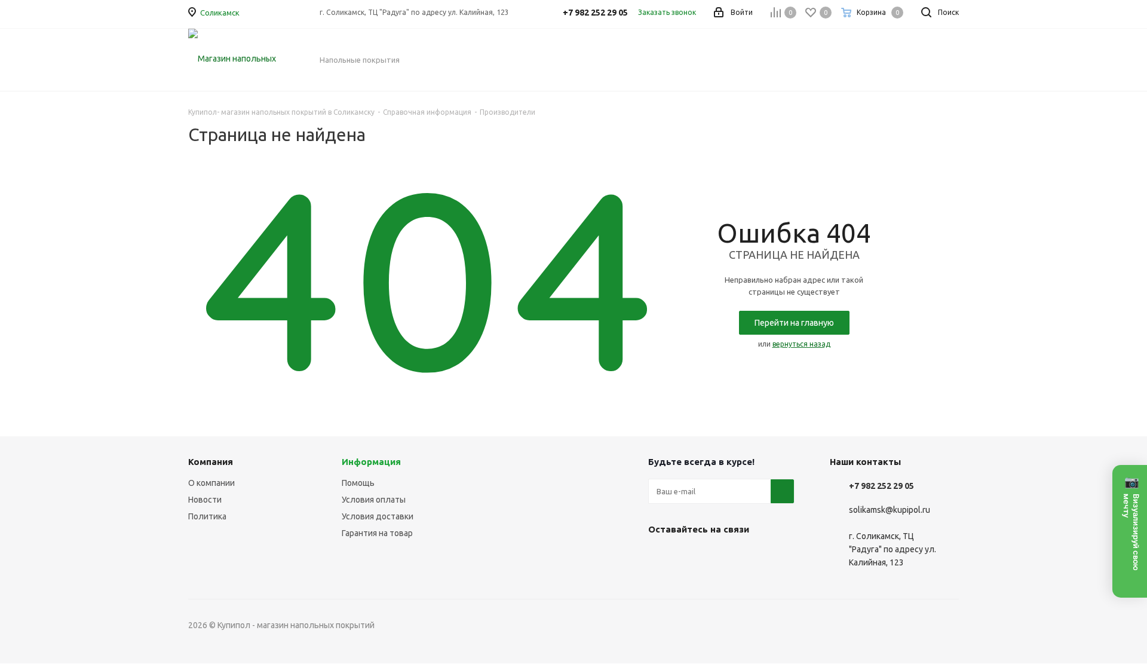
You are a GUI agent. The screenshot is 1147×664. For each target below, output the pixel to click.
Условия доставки (377, 516)
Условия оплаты (374, 499)
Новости (205, 499)
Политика (207, 516)
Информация (371, 462)
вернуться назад (801, 344)
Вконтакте (660, 557)
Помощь (358, 483)
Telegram (690, 557)
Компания (210, 462)
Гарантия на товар (377, 533)
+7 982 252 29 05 (881, 486)
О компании (211, 483)
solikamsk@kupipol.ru (889, 510)
